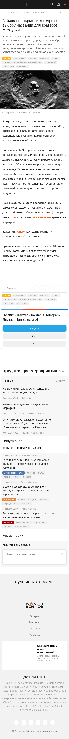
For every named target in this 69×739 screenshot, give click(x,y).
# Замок (21, 500)
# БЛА (41, 473)
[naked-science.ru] (52, 722)
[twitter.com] (17, 722)
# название (9, 66)
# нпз (17, 477)
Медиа (7, 58)
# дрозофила (40, 522)
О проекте (35, 628)
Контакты (34, 622)
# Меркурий (51, 62)
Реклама (34, 634)
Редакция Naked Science (33, 13)
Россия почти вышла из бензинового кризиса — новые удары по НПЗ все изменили (25, 464)
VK (34, 343)
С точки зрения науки (13, 473)
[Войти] (65, 4)
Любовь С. (26, 398)
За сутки (7, 447)
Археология (9, 500)
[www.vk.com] (24, 722)
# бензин (31, 473)
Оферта (34, 616)
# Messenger (19, 58)
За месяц (39, 447)
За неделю (23, 447)
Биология (8, 522)
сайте (24, 236)
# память (8, 526)
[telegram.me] (45, 722)
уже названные (41, 217)
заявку (21, 231)
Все (61, 371)
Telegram (34, 328)
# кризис (7, 477)
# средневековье (11, 504)
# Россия (27, 477)
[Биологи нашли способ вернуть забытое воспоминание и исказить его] (62, 517)
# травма (26, 504)
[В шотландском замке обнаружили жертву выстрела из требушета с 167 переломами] (62, 490)
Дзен (34, 336)
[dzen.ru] (38, 722)
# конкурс (32, 58)
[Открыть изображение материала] (34, 89)
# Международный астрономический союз (23, 62)
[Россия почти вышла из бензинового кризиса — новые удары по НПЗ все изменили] (62, 464)
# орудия (32, 500)
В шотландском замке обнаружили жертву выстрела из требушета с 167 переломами (25, 490)
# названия (22, 66)
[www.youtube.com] (31, 722)
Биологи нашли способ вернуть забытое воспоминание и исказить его (28, 515)
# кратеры (44, 58)
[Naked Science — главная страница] (17, 4)
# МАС (55, 58)
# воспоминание (23, 522)
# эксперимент (22, 526)
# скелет (43, 500)
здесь (14, 217)
